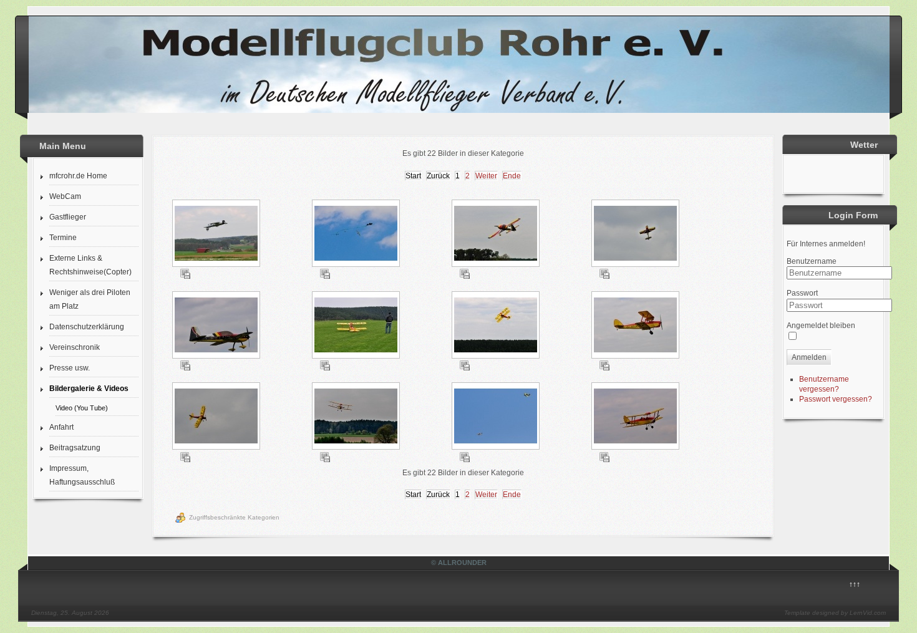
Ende (512, 176)
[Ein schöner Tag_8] (636, 326)
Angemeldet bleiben (821, 325)
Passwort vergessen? (835, 399)
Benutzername (812, 261)
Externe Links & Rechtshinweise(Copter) (90, 265)
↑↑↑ (854, 584)
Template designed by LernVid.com (835, 612)
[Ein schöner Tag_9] (217, 417)
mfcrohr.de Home (78, 176)
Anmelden (809, 357)
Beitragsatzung (74, 447)
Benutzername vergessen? (824, 384)
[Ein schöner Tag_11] (497, 417)
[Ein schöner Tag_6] (357, 326)
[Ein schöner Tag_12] (636, 417)
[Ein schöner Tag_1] (217, 234)
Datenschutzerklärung (86, 326)
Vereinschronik (74, 347)
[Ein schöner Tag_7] (497, 326)
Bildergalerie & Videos (89, 388)
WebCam (65, 196)
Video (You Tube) (82, 408)
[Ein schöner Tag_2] (357, 234)
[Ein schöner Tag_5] (217, 326)
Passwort (802, 293)
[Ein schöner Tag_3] (497, 234)
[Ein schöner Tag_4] (636, 234)
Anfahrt (61, 427)
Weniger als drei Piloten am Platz (89, 299)
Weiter (486, 176)
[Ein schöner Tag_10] (357, 417)
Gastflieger (67, 217)
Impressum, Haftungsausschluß (82, 475)
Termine (63, 237)
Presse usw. (69, 368)
